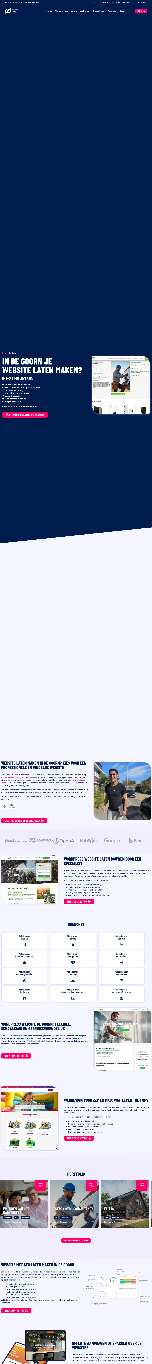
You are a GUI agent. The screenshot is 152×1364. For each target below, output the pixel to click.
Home (49, 11)
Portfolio (112, 11)
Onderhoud (98, 11)
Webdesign (26, 1217)
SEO (17, 1217)
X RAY (69, 1209)
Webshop (85, 11)
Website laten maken (66, 11)
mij (2, 777)
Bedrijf (123, 11)
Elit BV (20, 1209)
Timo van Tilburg (13, 777)
